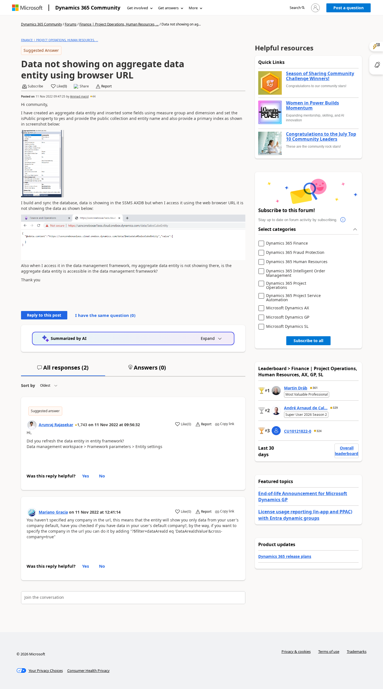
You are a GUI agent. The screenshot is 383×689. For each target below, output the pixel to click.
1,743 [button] (82, 424)
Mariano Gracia (53, 512)
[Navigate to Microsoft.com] (27, 7)
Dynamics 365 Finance (287, 243)
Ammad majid (79, 96)
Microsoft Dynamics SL (287, 326)
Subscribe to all (308, 340)
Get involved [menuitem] (137, 7)
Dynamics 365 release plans (284, 556)
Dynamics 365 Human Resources (296, 261)
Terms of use (328, 651)
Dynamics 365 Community (87, 7)
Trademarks (356, 651)
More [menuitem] (193, 7)
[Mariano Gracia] (31, 512)
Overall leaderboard (346, 450)
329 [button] (335, 408)
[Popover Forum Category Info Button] (343, 220)
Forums (71, 24)
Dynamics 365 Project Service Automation (293, 297)
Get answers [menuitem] (168, 7)
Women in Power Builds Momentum (312, 105)
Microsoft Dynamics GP (287, 317)
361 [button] (315, 388)
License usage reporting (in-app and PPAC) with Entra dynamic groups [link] (305, 515)
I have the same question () (105, 315)
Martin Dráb (295, 388)
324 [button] (319, 431)
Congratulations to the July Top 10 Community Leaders (321, 136)
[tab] (63, 370)
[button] (297, 8)
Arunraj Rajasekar (56, 424)
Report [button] (106, 86)
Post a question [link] (348, 7)
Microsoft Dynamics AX (287, 308)
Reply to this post (44, 315)
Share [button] (84, 86)
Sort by (28, 385)
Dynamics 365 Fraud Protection (295, 252)
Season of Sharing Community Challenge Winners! (320, 76)
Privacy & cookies (296, 651)
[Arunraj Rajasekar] (31, 425)
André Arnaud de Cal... (305, 407)
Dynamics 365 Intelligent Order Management (295, 273)
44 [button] (94, 96)
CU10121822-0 (297, 431)
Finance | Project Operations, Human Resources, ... (119, 24)
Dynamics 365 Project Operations (286, 285)
